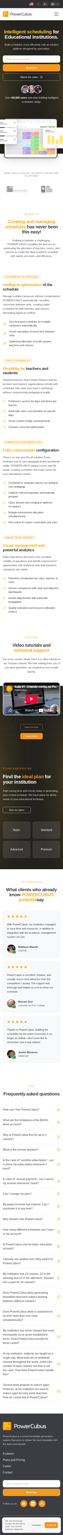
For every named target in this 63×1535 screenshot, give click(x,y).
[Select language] (31, 4)
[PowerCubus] (17, 14)
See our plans (16, 810)
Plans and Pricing (14, 1459)
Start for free (31, 727)
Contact (7, 1472)
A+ (45, 4)
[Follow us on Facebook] (23, 1503)
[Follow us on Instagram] (42, 1503)
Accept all (51, 1525)
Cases (7, 1466)
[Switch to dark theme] (55, 4)
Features (8, 1453)
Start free (31, 67)
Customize (36, 1525)
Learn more (31, 736)
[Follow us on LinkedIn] (32, 1503)
